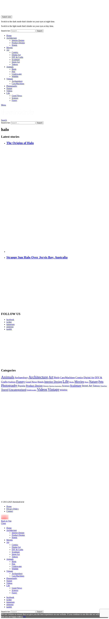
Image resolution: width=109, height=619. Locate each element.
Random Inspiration (55, 386)
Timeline (103, 386)
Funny (14, 100)
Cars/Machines (18, 83)
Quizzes (46, 386)
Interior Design (18, 40)
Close (3, 523)
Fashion (12, 382)
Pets (13, 71)
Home (9, 35)
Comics (15, 52)
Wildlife (15, 76)
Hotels (14, 45)
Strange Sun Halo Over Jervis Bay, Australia (37, 257)
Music (87, 382)
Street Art (16, 62)
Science (15, 98)
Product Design (18, 43)
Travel (5, 389)
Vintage (9, 79)
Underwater (17, 74)
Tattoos (15, 64)
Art (7, 50)
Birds (14, 69)
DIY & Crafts (17, 57)
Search (39, 31)
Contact (9, 511)
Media (71, 382)
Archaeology (17, 81)
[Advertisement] (18, 349)
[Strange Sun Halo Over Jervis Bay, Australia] (57, 286)
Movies (9, 47)
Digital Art (16, 55)
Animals (9, 67)
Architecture (11, 38)
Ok (24, 617)
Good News (17, 95)
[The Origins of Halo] (57, 199)
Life (8, 93)
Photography (11, 86)
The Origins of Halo (20, 143)
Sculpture (16, 59)
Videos (9, 91)
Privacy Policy (12, 509)
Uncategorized (17, 389)
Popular (21, 385)
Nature (9, 88)
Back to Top (6, 521)
